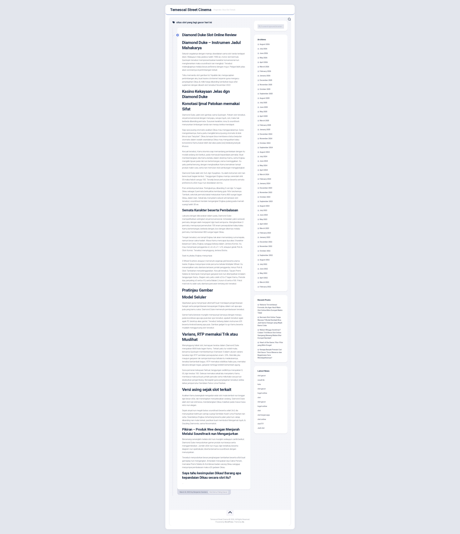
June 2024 (264, 161)
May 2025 (263, 112)
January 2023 (265, 237)
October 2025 (265, 89)
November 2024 (266, 138)
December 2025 (266, 80)
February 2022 (265, 287)
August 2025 (265, 98)
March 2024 (264, 174)
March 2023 (264, 228)
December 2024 (266, 134)
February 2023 (265, 233)
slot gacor (262, 376)
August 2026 (265, 44)
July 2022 (263, 264)
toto (259, 384)
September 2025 (266, 94)
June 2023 (264, 215)
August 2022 (265, 260)
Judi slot (261, 428)
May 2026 (263, 58)
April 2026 (264, 62)
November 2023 (266, 192)
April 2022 (264, 278)
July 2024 (263, 156)
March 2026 (264, 67)
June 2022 (264, 269)
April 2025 (264, 116)
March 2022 (264, 282)
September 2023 (266, 201)
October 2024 (265, 143)
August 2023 (265, 206)
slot (259, 397)
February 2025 (265, 125)
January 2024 (265, 183)
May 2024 (263, 165)
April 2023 (264, 224)
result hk (261, 380)
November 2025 (266, 85)
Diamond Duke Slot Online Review (209, 35)
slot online (262, 419)
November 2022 (266, 246)
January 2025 (265, 130)
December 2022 (266, 242)
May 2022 (263, 273)
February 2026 (265, 71)
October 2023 (265, 197)
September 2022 (266, 255)
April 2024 (264, 170)
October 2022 (265, 251)
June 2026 (264, 53)
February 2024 (265, 179)
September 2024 (266, 147)
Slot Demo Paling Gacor (218, 492)
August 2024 (265, 152)
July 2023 (263, 210)
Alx (243, 522)
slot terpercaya (264, 415)
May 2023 (263, 219)
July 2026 (263, 49)
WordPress (229, 522)
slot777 (261, 424)
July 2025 (263, 103)
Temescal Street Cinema (190, 9)
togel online (262, 393)
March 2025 (264, 121)
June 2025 (264, 107)
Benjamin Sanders (200, 492)
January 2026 (265, 76)
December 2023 (266, 188)
